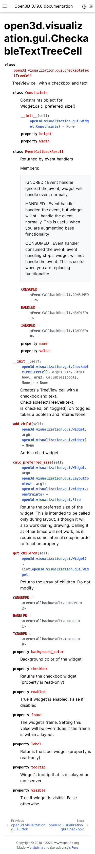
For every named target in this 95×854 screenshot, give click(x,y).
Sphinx (38, 847)
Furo (74, 847)
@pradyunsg (59, 847)
